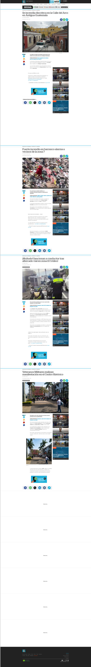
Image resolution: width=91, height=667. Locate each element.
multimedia (63, 4)
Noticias (34, 4)
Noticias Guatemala (26, 10)
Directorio (67, 658)
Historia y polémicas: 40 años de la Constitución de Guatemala (60, 109)
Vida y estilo (54, 4)
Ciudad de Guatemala (26, 380)
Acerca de (67, 654)
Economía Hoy (28, 4)
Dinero (41, 4)
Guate (38, 4)
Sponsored (35, 655)
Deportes (45, 4)
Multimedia (31, 655)
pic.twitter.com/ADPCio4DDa (36, 343)
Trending (58, 4)
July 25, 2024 (47, 82)
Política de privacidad (66, 655)
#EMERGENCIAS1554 (32, 79)
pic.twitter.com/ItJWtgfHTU (33, 80)
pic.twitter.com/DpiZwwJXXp (40, 223)
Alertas (38, 10)
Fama (49, 4)
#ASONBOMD (38, 79)
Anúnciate (67, 653)
